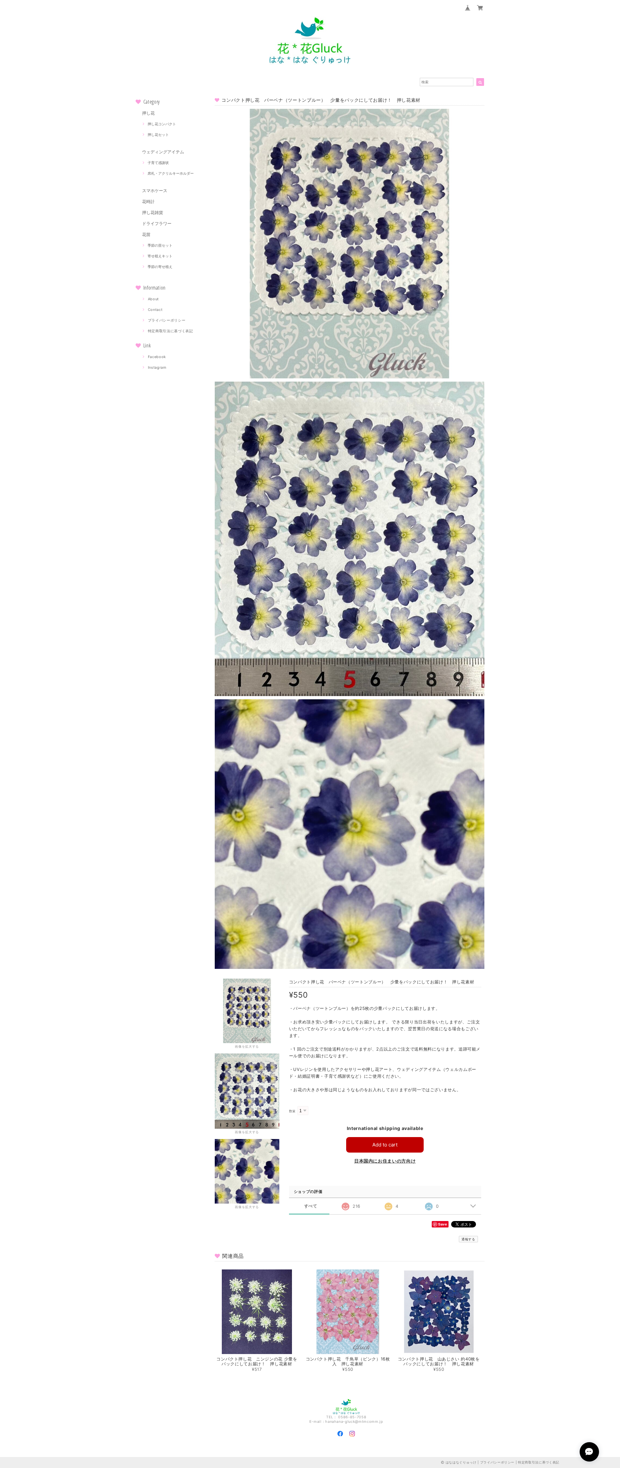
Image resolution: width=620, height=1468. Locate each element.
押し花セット (158, 134)
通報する (468, 1239)
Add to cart (385, 1145)
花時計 (148, 201)
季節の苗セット (160, 245)
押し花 (148, 113)
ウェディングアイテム (163, 151)
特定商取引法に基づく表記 (170, 331)
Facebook (157, 356)
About (153, 299)
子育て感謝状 (158, 162)
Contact (155, 309)
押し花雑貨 (152, 212)
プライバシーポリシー (167, 320)
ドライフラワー (156, 223)
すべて (310, 1206)
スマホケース (154, 190)
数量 (292, 1111)
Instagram (157, 367)
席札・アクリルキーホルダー (171, 173)
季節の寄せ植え (160, 266)
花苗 (146, 234)
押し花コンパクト (162, 124)
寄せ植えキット (160, 256)
